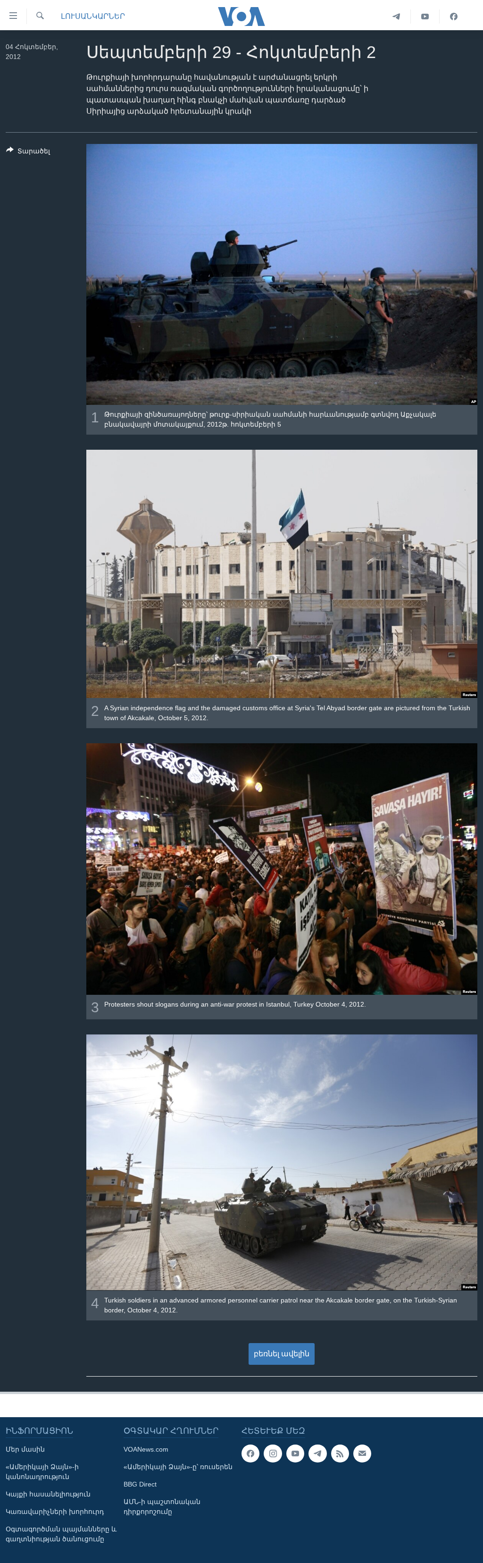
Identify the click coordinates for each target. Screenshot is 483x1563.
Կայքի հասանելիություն (48, 1494)
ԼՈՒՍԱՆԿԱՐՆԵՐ (93, 16)
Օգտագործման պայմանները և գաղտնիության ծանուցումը (61, 1534)
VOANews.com (146, 1449)
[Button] (28, 152)
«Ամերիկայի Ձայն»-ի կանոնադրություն (42, 1471)
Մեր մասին (25, 1449)
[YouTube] (425, 16)
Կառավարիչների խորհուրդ (55, 1511)
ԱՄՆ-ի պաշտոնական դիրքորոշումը (162, 1506)
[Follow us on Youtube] (295, 1453)
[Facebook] (454, 16)
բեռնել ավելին (281, 1354)
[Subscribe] (362, 1453)
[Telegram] (396, 16)
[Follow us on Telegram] (317, 1453)
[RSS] (340, 1453)
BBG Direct (140, 1484)
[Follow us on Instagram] (273, 1453)
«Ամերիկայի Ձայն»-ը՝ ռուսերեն (178, 1467)
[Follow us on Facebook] (250, 1453)
